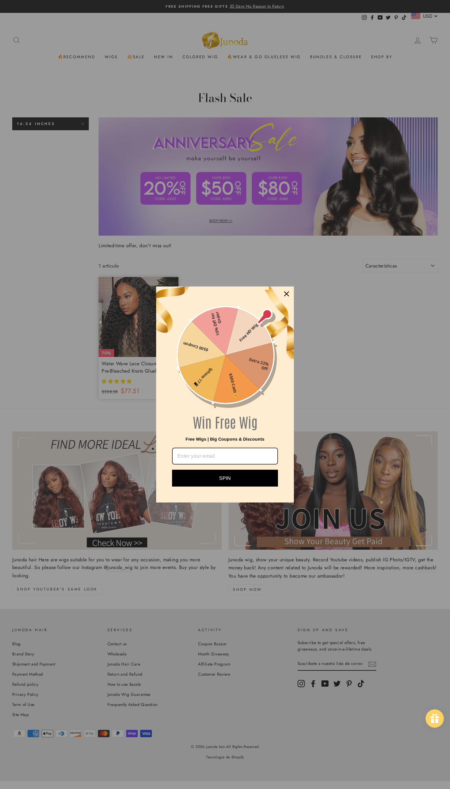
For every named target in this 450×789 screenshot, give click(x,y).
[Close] (286, 293)
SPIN (225, 478)
